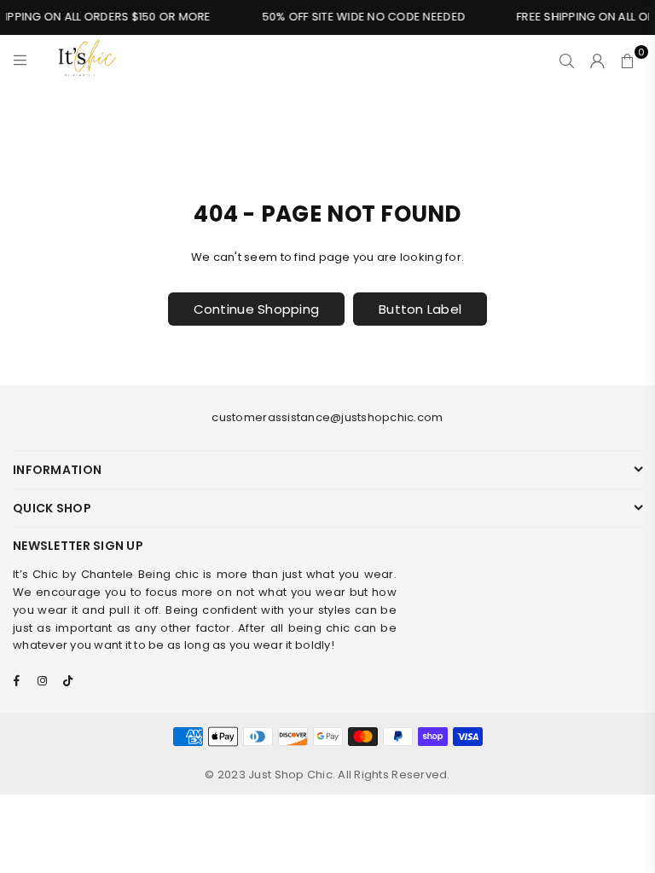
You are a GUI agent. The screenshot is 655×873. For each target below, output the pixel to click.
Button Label (420, 309)
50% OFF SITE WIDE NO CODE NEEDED (359, 17)
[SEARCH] (567, 60)
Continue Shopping (256, 309)
